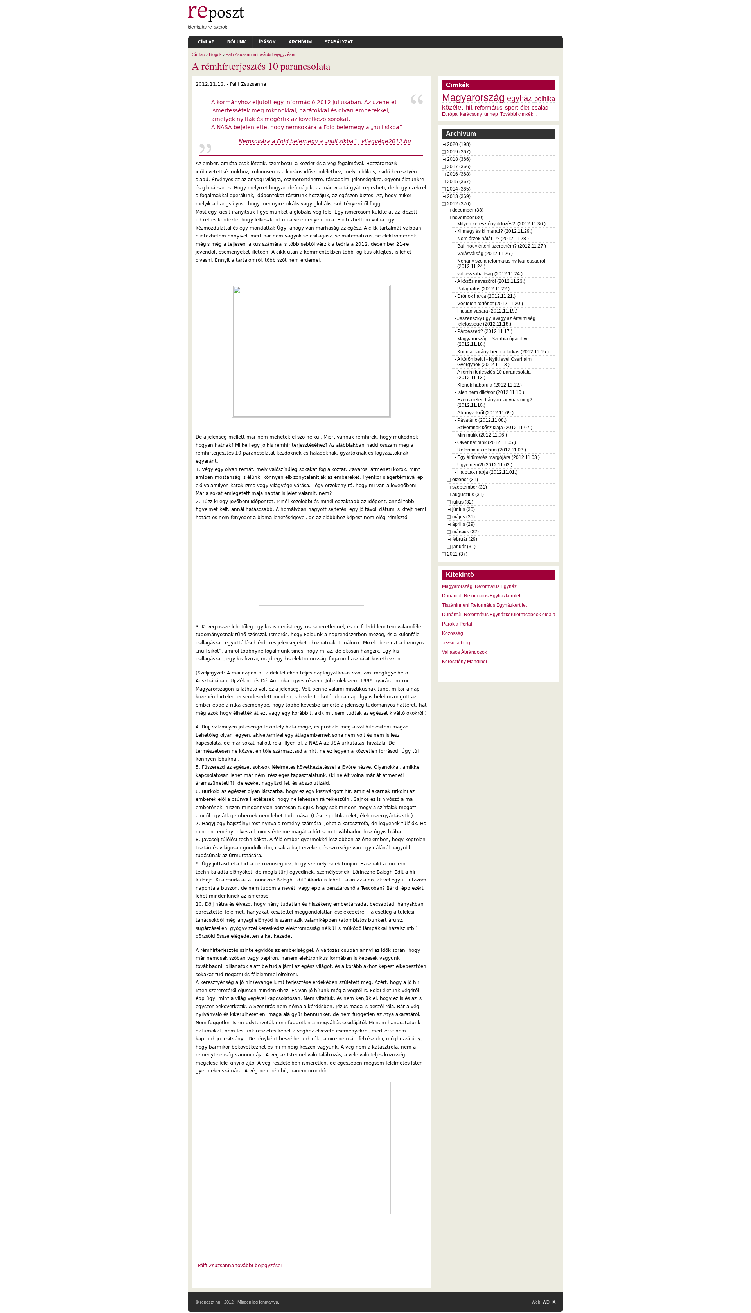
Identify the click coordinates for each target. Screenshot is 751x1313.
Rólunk (236, 42)
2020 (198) (459, 144)
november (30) (467, 217)
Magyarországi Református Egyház (479, 586)
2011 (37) (457, 554)
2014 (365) (459, 189)
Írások (267, 42)
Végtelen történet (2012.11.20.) (490, 303)
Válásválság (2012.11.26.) (485, 253)
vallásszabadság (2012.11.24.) (490, 274)
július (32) (462, 502)
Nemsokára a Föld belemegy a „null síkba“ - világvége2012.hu (325, 141)
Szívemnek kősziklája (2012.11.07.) (494, 427)
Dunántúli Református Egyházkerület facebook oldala (498, 614)
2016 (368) (459, 174)
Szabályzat (339, 42)
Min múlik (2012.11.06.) (482, 435)
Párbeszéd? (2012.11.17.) (484, 331)
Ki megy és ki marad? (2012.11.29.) (494, 231)
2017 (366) (459, 166)
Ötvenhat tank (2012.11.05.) (486, 442)
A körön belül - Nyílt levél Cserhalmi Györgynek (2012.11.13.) (495, 361)
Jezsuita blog (456, 643)
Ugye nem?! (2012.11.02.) (484, 465)
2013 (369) (459, 196)
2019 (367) (459, 152)
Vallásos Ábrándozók (464, 652)
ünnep (491, 114)
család (540, 107)
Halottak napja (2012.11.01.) (487, 472)
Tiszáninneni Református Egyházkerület (484, 605)
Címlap (206, 42)
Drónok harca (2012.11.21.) (486, 296)
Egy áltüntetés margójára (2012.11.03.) (498, 457)
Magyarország (473, 97)
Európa (450, 114)
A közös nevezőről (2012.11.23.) (491, 281)
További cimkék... (518, 114)
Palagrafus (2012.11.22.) (483, 288)
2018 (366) (459, 159)
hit (469, 107)
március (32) (465, 531)
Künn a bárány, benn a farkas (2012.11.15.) (503, 351)
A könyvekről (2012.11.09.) (485, 412)
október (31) (465, 479)
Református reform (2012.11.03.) (491, 450)
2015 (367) (459, 181)
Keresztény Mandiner (464, 661)
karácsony (471, 114)
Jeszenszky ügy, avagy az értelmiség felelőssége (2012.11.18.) (496, 321)
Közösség (452, 633)
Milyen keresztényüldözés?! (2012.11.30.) (501, 224)
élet (524, 107)
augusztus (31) (468, 494)
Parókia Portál (457, 624)
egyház (519, 98)
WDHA (549, 1302)
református (489, 107)
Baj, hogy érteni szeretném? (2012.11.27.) (501, 246)
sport (511, 107)
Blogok (215, 54)
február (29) (464, 539)
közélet (452, 107)
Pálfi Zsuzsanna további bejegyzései (260, 54)
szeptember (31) (469, 487)
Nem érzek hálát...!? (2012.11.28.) (493, 238)
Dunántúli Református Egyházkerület (481, 596)
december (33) (467, 210)
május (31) (463, 517)
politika (544, 99)
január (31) (464, 546)
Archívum (300, 42)
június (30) (463, 509)
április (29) (463, 524)
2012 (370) (459, 204)
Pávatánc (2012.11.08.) (482, 420)
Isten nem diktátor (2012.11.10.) (490, 392)
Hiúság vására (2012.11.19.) (487, 311)
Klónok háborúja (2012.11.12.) (489, 385)
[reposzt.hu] (216, 20)
